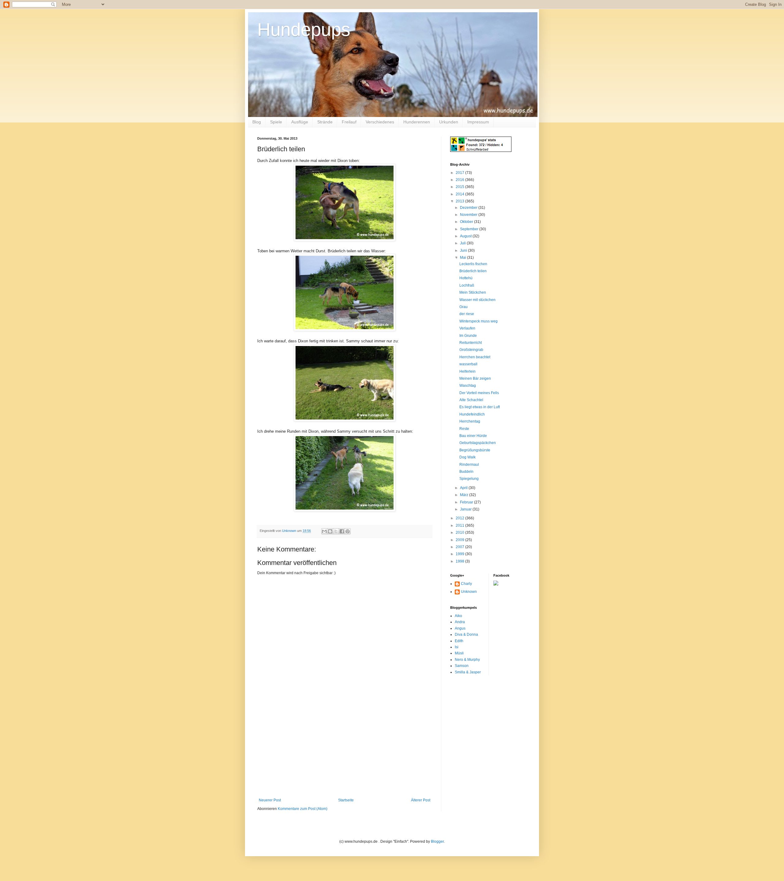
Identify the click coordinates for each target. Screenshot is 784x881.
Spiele (276, 121)
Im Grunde (468, 335)
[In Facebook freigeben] (342, 531)
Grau (463, 307)
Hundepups (303, 29)
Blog (256, 121)
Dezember (469, 207)
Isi (456, 647)
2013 (460, 201)
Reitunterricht (470, 343)
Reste (464, 429)
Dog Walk (467, 457)
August (466, 236)
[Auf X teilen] (336, 531)
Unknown (469, 591)
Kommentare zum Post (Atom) (302, 809)
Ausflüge (299, 121)
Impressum (478, 121)
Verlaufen (467, 328)
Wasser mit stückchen (477, 300)
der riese (466, 314)
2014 (460, 194)
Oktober (467, 222)
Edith (459, 641)
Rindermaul (469, 464)
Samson (462, 666)
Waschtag (467, 385)
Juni (464, 250)
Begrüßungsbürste (474, 450)
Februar (467, 502)
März (464, 495)
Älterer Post (420, 800)
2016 (460, 180)
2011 (460, 525)
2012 (460, 518)
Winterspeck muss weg (478, 321)
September (469, 229)
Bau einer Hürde (473, 436)
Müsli (459, 653)
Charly (466, 584)
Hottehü (466, 278)
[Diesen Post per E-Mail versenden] (324, 531)
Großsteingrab (471, 350)
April (464, 488)
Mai (463, 257)
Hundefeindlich (472, 414)
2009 (460, 540)
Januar (466, 509)
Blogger (437, 841)
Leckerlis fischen (473, 264)
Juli (463, 243)
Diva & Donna (466, 634)
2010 (460, 532)
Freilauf (349, 121)
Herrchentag (469, 421)
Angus (460, 628)
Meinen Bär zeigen (475, 378)
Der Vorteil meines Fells (479, 393)
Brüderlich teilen (473, 271)
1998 (460, 561)
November (469, 215)
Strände (325, 121)
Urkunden (448, 121)
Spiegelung (469, 478)
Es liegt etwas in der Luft (479, 407)
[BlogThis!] (330, 531)
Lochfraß (466, 285)
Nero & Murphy (467, 659)
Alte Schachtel (471, 400)
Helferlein (467, 371)
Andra (460, 622)
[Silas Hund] (495, 584)
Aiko (458, 616)
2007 (460, 547)
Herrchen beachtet (474, 357)
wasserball (468, 364)
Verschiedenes (380, 121)
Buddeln (466, 471)
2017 (460, 173)
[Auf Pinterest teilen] (348, 531)
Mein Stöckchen (472, 292)
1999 (460, 554)
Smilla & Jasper (468, 672)
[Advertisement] (344, 752)
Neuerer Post (270, 800)
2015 (460, 187)
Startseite (346, 800)
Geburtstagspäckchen (477, 443)
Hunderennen (416, 121)
